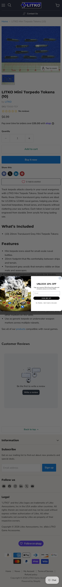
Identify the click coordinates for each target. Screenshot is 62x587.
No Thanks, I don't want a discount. (46, 302)
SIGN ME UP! (46, 298)
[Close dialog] (60, 278)
